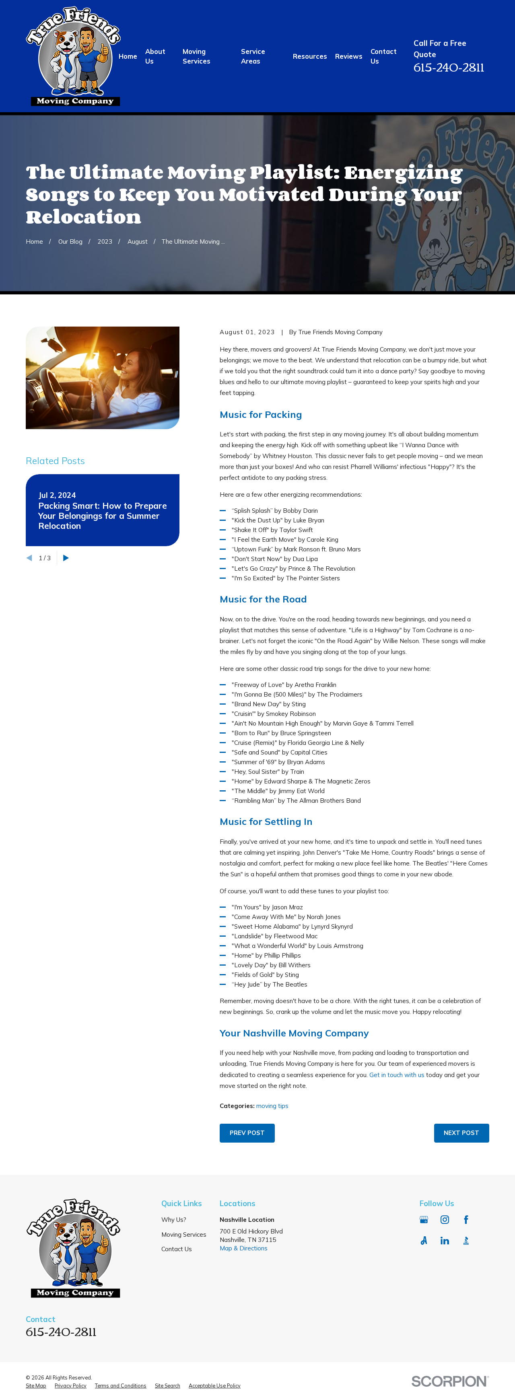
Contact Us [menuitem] (384, 56)
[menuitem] (36, 1386)
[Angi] (424, 1240)
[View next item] (66, 558)
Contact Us (176, 1249)
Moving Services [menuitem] (196, 56)
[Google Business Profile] (424, 1219)
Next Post (461, 1133)
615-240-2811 (449, 66)
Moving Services (183, 1234)
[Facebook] (466, 1219)
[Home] (73, 56)
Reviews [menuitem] (349, 56)
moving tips (272, 1106)
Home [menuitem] (128, 56)
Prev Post (247, 1133)
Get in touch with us (396, 1075)
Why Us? (173, 1219)
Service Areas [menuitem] (253, 56)
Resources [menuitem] (310, 56)
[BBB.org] (466, 1240)
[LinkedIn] (445, 1240)
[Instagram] (445, 1219)
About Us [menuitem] (155, 56)
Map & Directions (244, 1248)
